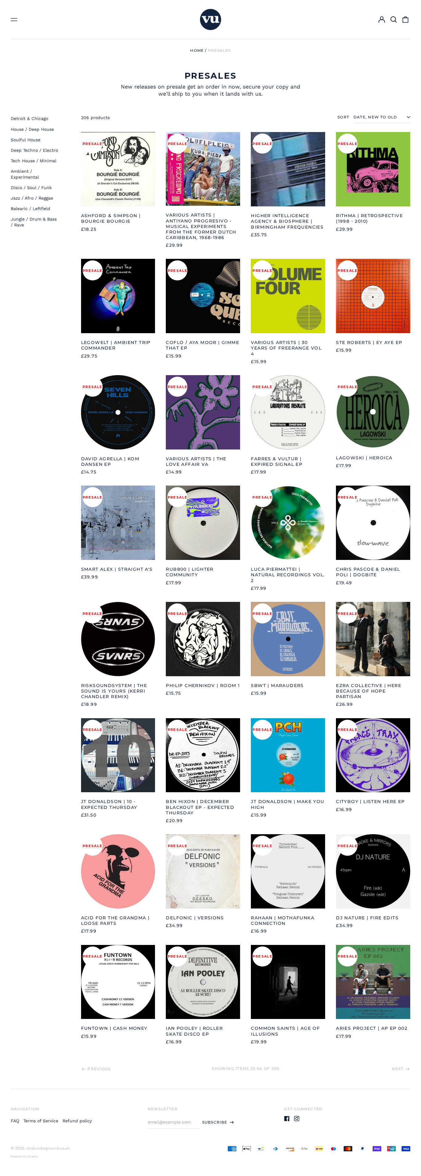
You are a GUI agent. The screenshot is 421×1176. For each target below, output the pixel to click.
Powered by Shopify (24, 1156)
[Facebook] (287, 1118)
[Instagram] (297, 1118)
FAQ (15, 1120)
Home (197, 50)
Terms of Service (40, 1120)
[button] (394, 19)
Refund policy (77, 1120)
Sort (343, 117)
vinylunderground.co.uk (48, 1148)
